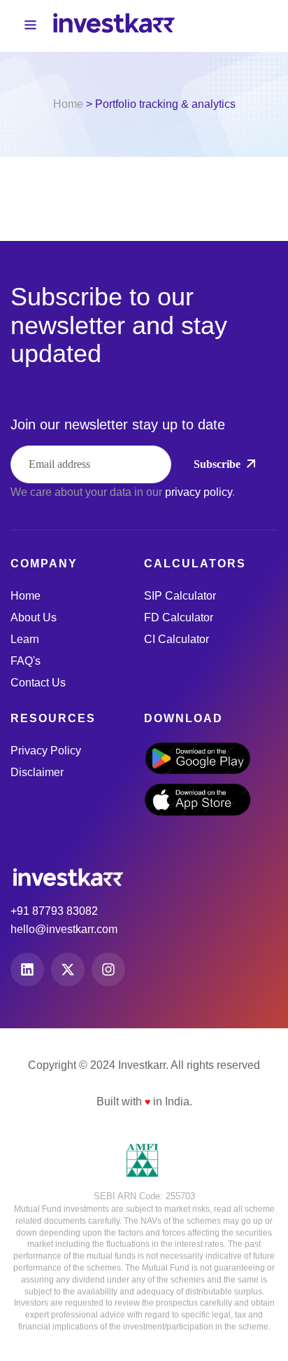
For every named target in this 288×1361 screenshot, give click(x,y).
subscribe (217, 464)
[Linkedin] (27, 969)
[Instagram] (108, 969)
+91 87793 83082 (54, 911)
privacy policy (198, 492)
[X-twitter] (68, 969)
